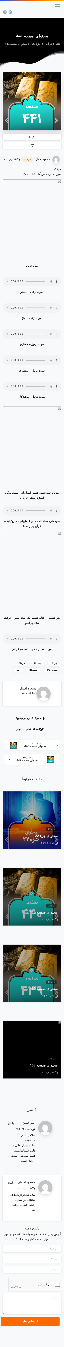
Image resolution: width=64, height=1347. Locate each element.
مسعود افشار (26, 1182)
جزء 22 (36, 43)
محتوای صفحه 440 (44, 912)
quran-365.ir (29, 693)
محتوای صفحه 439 (44, 989)
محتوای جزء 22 (46, 836)
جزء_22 (37, 663)
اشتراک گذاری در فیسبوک (28, 718)
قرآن (49, 43)
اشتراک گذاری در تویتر (28, 729)
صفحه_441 (52, 670)
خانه (58, 43)
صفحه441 (33, 670)
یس (17, 670)
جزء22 (22, 663)
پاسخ (11, 1123)
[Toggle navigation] (57, 5)
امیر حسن (29, 1122)
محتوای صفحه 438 (44, 1065)
